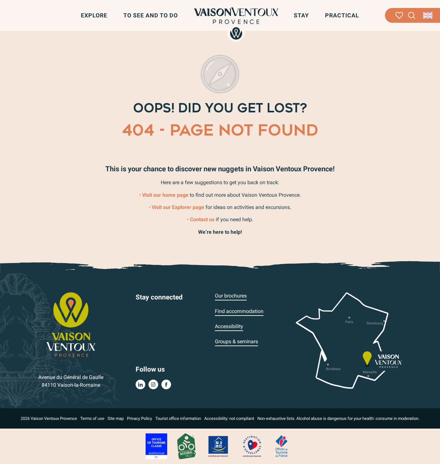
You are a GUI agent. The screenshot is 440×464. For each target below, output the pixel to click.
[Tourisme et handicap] (218, 446)
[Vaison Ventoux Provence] (236, 23)
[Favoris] (399, 15)
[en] (428, 15)
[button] (411, 15)
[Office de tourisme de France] (281, 446)
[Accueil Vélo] (186, 446)
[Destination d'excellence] (252, 446)
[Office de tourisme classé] (156, 446)
